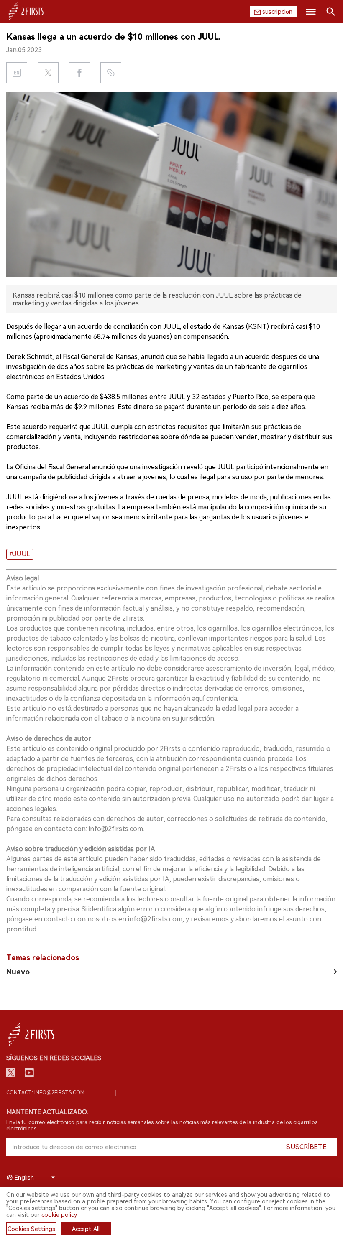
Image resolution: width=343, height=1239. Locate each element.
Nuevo (18, 971)
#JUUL (20, 554)
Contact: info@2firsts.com (45, 1093)
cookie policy (59, 1214)
